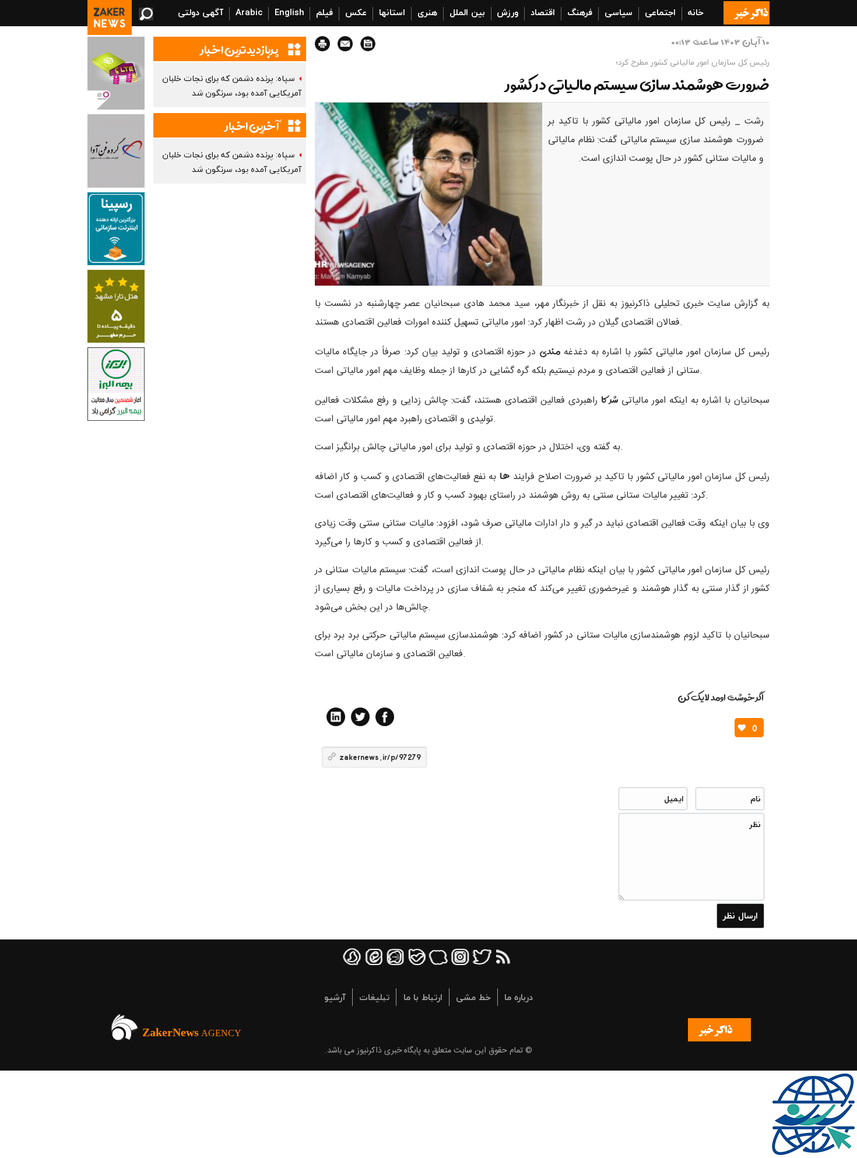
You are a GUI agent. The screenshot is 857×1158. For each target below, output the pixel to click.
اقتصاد (543, 12)
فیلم (324, 12)
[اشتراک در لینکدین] (335, 717)
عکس (356, 12)
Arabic (249, 12)
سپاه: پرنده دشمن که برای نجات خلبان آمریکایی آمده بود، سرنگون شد (231, 85)
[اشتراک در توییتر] (360, 717)
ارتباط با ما (422, 997)
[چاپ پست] (322, 43)
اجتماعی (660, 12)
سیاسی (619, 12)
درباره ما (518, 997)
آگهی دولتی (200, 12)
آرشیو (335, 997)
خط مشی (473, 997)
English (289, 12)
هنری (427, 12)
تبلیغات (374, 997)
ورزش (507, 12)
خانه (695, 12)
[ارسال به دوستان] (345, 43)
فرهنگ (579, 12)
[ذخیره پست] (367, 43)
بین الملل (467, 12)
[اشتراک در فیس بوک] (384, 717)
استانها (392, 12)
